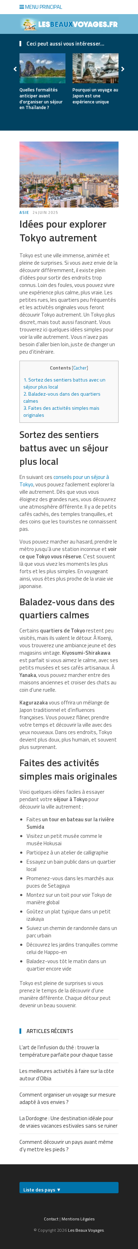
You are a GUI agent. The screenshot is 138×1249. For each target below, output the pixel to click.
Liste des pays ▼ (42, 1189)
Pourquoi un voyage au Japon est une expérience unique (95, 95)
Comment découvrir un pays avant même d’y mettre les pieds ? (66, 1145)
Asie (24, 212)
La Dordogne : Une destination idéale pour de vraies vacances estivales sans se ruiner (68, 1122)
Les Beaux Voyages (86, 1230)
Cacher (80, 367)
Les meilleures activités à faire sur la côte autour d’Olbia (66, 1074)
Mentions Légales (78, 1218)
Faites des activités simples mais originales (61, 411)
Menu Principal (43, 7)
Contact (51, 1218)
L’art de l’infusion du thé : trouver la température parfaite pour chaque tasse (66, 1051)
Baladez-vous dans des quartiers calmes (61, 397)
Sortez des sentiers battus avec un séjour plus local (64, 383)
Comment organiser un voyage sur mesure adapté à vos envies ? (67, 1098)
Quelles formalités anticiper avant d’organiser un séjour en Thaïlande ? (41, 98)
